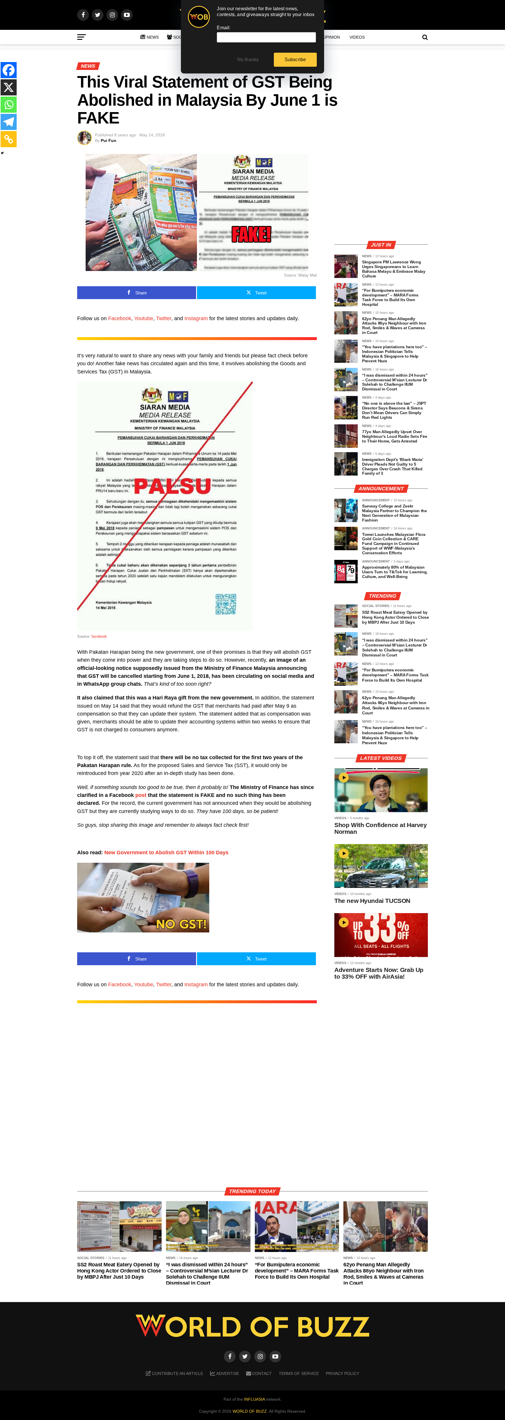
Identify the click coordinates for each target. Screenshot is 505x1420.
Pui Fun (108, 140)
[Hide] (2, 153)
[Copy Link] (9, 139)
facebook (99, 636)
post (140, 795)
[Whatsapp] (9, 105)
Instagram (196, 318)
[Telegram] (9, 122)
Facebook (119, 318)
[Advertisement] (381, 194)
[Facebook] (9, 70)
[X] (9, 87)
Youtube (143, 318)
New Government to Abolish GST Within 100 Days (166, 852)
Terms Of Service (299, 1373)
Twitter (163, 318)
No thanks (248, 59)
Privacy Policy (342, 1373)
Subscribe (295, 59)
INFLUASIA (254, 1399)
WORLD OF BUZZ (250, 1411)
